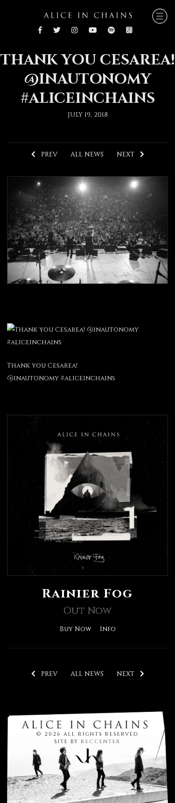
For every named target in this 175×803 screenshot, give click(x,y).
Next (128, 154)
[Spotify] (111, 31)
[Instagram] (74, 31)
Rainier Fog (87, 593)
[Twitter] (57, 31)
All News (87, 154)
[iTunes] (129, 31)
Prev (46, 154)
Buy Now (75, 629)
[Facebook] (42, 31)
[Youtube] (92, 31)
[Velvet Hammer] (88, 753)
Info (108, 629)
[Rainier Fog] (87, 494)
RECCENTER (101, 741)
